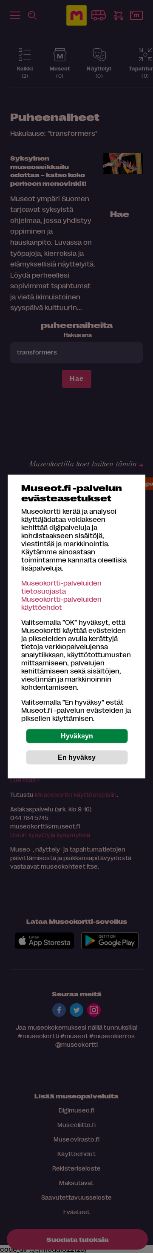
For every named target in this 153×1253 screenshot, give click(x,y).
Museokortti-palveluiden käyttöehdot (61, 603)
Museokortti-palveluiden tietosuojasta (61, 587)
